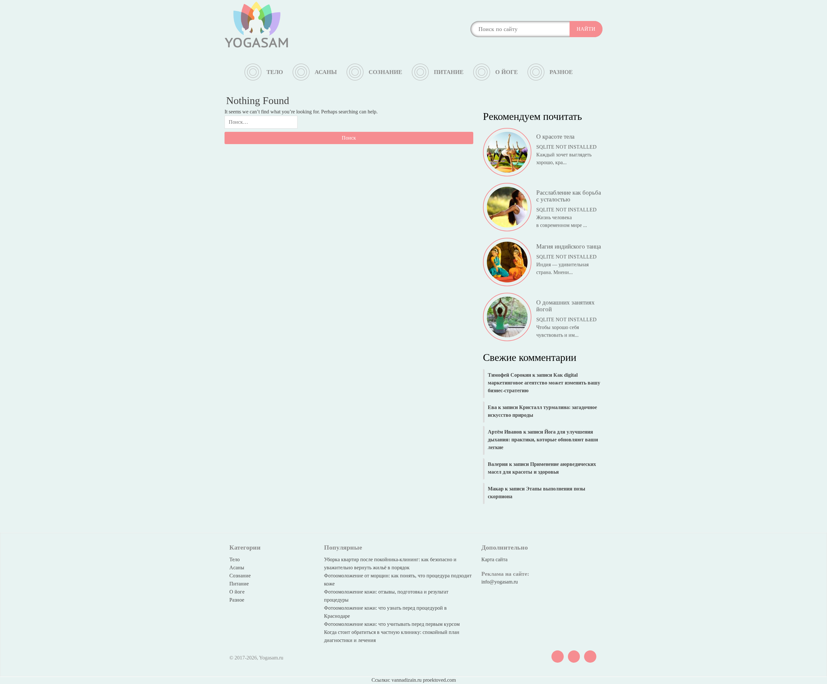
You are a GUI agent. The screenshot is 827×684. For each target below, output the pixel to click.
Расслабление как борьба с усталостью (568, 189)
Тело (275, 72)
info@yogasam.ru (499, 581)
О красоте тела (555, 131)
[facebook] (590, 656)
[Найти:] (261, 124)
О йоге (506, 72)
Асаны (326, 72)
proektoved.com (439, 680)
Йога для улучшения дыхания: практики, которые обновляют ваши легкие (543, 439)
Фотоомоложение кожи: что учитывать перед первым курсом (392, 624)
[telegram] (574, 656)
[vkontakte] (557, 656)
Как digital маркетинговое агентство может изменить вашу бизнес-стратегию (544, 382)
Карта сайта (494, 559)
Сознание (385, 72)
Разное (561, 72)
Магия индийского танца (568, 241)
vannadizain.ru (407, 680)
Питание (449, 72)
